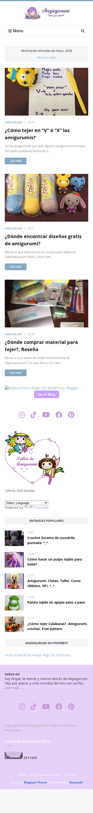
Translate (41, 507)
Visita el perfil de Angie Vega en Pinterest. (38, 655)
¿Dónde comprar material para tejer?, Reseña (41, 346)
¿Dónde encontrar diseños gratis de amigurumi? (43, 240)
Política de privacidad (45, 775)
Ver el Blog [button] (46, 394)
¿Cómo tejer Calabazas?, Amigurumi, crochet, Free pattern (57, 626)
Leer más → (14, 687)
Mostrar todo (46, 57)
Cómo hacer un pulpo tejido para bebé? (54, 562)
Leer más (16, 161)
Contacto (70, 775)
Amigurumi (13, 122)
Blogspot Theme (35, 782)
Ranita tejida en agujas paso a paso (56, 602)
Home (22, 775)
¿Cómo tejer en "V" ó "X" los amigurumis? (37, 134)
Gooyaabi (76, 782)
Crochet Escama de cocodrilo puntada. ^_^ (51, 540)
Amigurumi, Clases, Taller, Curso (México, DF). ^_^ (54, 583)
